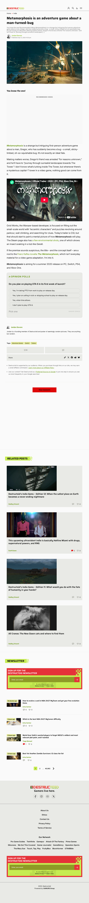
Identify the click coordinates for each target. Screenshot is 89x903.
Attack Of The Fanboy (55, 841)
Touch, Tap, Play (34, 848)
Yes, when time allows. (21, 300)
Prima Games (71, 841)
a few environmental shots (45, 240)
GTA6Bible (69, 848)
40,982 (47, 768)
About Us (45, 810)
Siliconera (12, 845)
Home (9, 13)
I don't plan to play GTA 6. (22, 305)
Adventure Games (17, 343)
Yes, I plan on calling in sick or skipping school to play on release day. (40, 295)
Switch (27, 343)
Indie (15, 13)
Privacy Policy (50, 685)
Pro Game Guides (18, 841)
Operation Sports (72, 845)
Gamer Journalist (44, 845)
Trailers (33, 343)
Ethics (44, 815)
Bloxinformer (57, 848)
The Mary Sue (19, 848)
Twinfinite (31, 841)
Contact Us (44, 819)
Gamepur (40, 841)
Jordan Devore (17, 35)
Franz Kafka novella (38, 254)
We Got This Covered (26, 845)
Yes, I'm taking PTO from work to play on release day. (33, 290)
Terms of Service (39, 685)
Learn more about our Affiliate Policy (41, 368)
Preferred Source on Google (45, 372)
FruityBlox (46, 848)
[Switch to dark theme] (77, 8)
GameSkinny (58, 845)
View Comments (44, 390)
